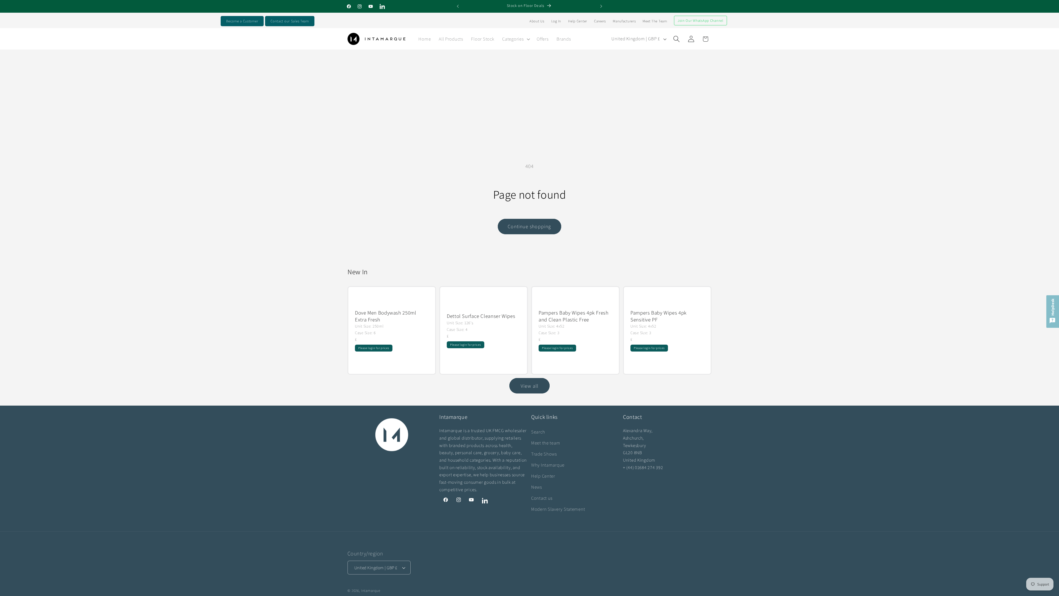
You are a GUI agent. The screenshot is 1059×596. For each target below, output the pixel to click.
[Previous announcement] (458, 6)
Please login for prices (373, 348)
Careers (600, 21)
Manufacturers (624, 21)
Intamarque (370, 590)
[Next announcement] (601, 6)
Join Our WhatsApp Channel (700, 20)
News (536, 487)
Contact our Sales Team (290, 21)
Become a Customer (242, 21)
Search (538, 432)
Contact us (542, 498)
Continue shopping (529, 226)
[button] (515, 39)
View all (530, 386)
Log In (556, 21)
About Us (537, 21)
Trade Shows (544, 454)
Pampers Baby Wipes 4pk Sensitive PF (658, 316)
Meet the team (545, 443)
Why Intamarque (548, 465)
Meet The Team (655, 21)
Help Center (577, 21)
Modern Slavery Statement (558, 509)
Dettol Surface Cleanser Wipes (481, 316)
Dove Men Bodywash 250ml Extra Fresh (385, 316)
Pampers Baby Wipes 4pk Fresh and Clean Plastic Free (574, 316)
